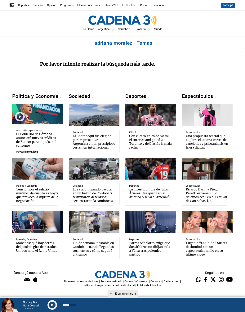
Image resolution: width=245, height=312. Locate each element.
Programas (67, 5)
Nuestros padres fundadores (81, 281)
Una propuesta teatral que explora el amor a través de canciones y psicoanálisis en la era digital (207, 141)
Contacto (156, 281)
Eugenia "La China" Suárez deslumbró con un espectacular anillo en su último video (206, 248)
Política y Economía (36, 96)
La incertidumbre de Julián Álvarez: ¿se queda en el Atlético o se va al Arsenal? (149, 193)
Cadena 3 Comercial (136, 281)
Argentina (104, 29)
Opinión (51, 5)
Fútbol (132, 132)
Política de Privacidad (149, 285)
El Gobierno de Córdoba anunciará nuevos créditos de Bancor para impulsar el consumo (36, 139)
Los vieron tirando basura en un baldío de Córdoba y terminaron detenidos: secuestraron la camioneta (93, 195)
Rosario (141, 29)
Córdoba (123, 29)
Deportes (23, 5)
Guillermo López (29, 151)
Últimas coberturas (88, 5)
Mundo (158, 29)
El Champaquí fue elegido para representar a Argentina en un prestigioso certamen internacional (94, 141)
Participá (228, 5)
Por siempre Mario (111, 281)
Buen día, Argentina (26, 239)
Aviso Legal (128, 285)
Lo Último (88, 29)
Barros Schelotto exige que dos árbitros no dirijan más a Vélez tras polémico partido (149, 248)
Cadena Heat (171, 281)
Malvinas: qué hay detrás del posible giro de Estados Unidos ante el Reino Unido (36, 246)
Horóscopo (157, 5)
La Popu (88, 285)
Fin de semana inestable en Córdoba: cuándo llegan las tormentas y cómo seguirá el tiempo (93, 248)
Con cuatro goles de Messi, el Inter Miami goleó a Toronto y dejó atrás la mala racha (150, 141)
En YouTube (129, 5)
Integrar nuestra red (107, 285)
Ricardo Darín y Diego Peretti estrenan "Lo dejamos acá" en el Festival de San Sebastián (206, 195)
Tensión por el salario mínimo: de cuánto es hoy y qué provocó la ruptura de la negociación (37, 195)
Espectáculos (198, 96)
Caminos (38, 5)
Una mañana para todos (29, 130)
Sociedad (80, 96)
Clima (143, 5)
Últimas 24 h (111, 5)
